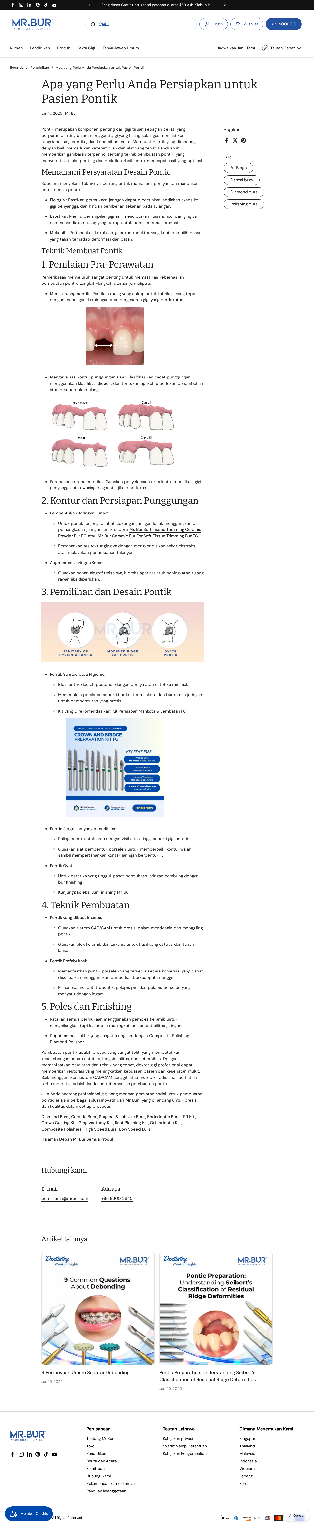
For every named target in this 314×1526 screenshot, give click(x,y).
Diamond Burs (54, 1116)
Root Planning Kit (131, 1122)
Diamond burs (244, 192)
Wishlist (251, 24)
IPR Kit (188, 1116)
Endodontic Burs (163, 1116)
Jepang (246, 1476)
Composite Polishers (61, 1129)
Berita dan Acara (101, 1461)
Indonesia (248, 1461)
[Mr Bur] (33, 24)
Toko (90, 1446)
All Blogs (238, 167)
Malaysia (247, 1453)
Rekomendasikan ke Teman (110, 1483)
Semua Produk (100, 1139)
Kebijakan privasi (178, 1438)
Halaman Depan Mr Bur (63, 1139)
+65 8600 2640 (117, 1198)
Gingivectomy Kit (95, 1122)
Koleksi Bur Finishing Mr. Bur (103, 892)
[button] (284, 24)
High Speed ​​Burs (100, 1129)
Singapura (248, 1438)
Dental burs (241, 180)
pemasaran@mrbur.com (64, 1198)
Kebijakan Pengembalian (185, 1453)
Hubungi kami (98, 1476)
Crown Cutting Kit (58, 1122)
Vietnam (247, 1468)
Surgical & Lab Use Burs (121, 1116)
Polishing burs (244, 204)
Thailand (247, 1446)
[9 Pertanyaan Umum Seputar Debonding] (98, 1308)
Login (218, 24)
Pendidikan (39, 67)
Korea (244, 1483)
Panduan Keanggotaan (106, 1491)
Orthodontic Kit (165, 1122)
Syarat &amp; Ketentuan (185, 1446)
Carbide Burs (83, 1116)
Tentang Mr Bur (100, 1438)
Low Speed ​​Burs (134, 1129)
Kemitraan (95, 1468)
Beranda (17, 67)
